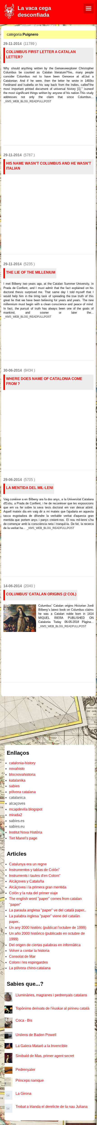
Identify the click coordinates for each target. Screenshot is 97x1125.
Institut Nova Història (25, 832)
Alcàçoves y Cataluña (26, 881)
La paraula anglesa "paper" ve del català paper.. (47, 910)
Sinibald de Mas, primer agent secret (45, 1056)
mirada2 (15, 815)
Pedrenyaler (25, 1069)
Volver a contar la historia (29, 951)
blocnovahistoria (22, 774)
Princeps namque (30, 1080)
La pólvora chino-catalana (30, 968)
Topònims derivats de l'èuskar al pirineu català (52, 1008)
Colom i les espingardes (28, 962)
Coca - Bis (24, 1020)
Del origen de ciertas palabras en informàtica (45, 945)
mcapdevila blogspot (25, 809)
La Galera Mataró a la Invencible (41, 1046)
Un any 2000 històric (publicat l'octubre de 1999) (47, 927)
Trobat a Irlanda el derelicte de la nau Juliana (52, 1107)
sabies (14, 786)
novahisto (17, 769)
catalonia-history (22, 763)
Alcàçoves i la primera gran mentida (37, 887)
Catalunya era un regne (28, 864)
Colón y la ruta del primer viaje (33, 893)
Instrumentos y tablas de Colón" (34, 870)
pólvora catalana (22, 792)
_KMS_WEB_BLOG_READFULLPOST (27, 101)
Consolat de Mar (22, 956)
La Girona (23, 1093)
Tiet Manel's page (23, 838)
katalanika (17, 780)
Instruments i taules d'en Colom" (34, 876)
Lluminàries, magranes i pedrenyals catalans (51, 995)
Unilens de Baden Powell (36, 1035)
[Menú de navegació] (88, 8)
